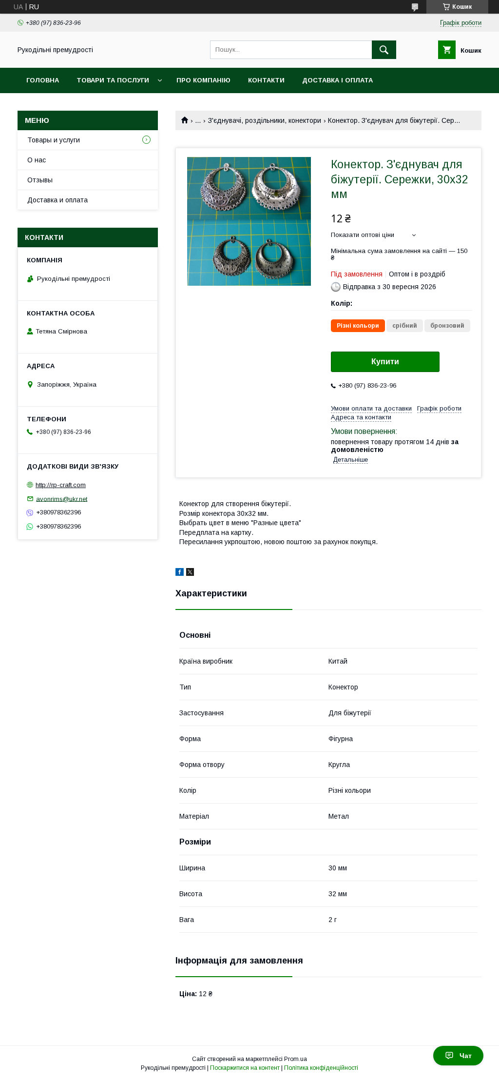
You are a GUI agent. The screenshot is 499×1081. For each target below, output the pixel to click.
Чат (466, 1056)
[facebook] (179, 573)
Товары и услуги (53, 140)
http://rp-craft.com (61, 485)
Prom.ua (295, 1059)
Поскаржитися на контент (245, 1067)
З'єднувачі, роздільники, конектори (264, 120)
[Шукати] (384, 49)
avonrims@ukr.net (61, 498)
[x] (190, 573)
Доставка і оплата (337, 80)
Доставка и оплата (57, 200)
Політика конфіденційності (321, 1067)
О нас (36, 160)
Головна (42, 80)
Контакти (266, 80)
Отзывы (40, 180)
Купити (385, 361)
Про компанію (203, 80)
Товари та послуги (113, 80)
